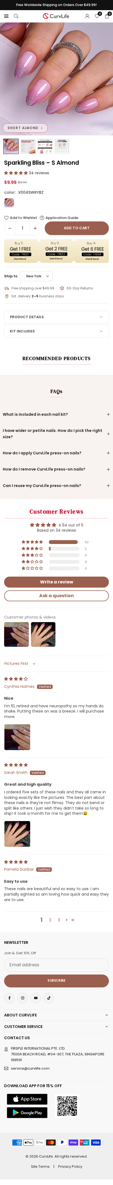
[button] (6, 16)
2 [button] (50, 920)
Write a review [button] (56, 582)
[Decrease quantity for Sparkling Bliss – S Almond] (9, 228)
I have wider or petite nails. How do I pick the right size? (52, 433)
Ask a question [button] (56, 595)
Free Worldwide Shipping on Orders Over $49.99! (56, 5)
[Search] (16, 16)
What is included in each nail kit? (35, 414)
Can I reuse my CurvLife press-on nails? (42, 485)
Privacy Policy (70, 1166)
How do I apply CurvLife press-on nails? (42, 453)
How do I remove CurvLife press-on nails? (44, 469)
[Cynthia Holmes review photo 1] (17, 737)
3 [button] (59, 920)
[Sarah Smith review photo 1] (17, 834)
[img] (16, 679)
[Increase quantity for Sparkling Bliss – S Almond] (35, 228)
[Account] (87, 16)
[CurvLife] (56, 15)
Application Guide (62, 218)
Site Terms (40, 1166)
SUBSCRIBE (56, 980)
